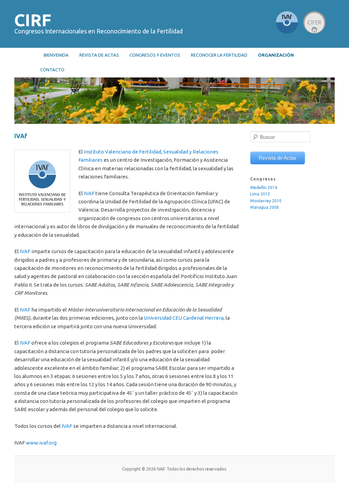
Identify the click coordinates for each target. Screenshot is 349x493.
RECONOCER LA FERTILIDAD (219, 55)
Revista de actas (99, 55)
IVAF (89, 193)
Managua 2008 (264, 207)
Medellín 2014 (263, 187)
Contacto (52, 69)
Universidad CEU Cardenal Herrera (184, 318)
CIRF (32, 19)
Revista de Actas (278, 158)
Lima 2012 (260, 194)
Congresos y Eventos (155, 55)
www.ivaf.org (41, 443)
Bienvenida (56, 55)
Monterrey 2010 (266, 201)
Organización (276, 55)
